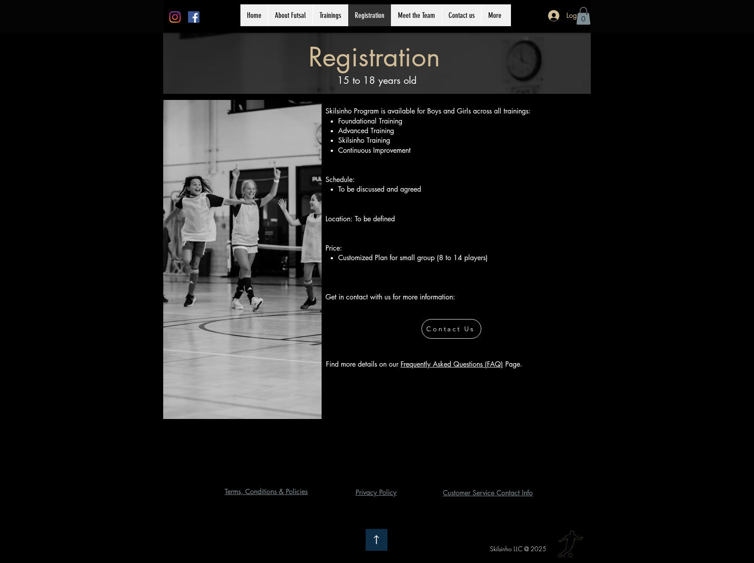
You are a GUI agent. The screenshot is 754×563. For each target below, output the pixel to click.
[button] (583, 16)
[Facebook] (193, 17)
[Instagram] (175, 17)
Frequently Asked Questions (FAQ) (452, 364)
